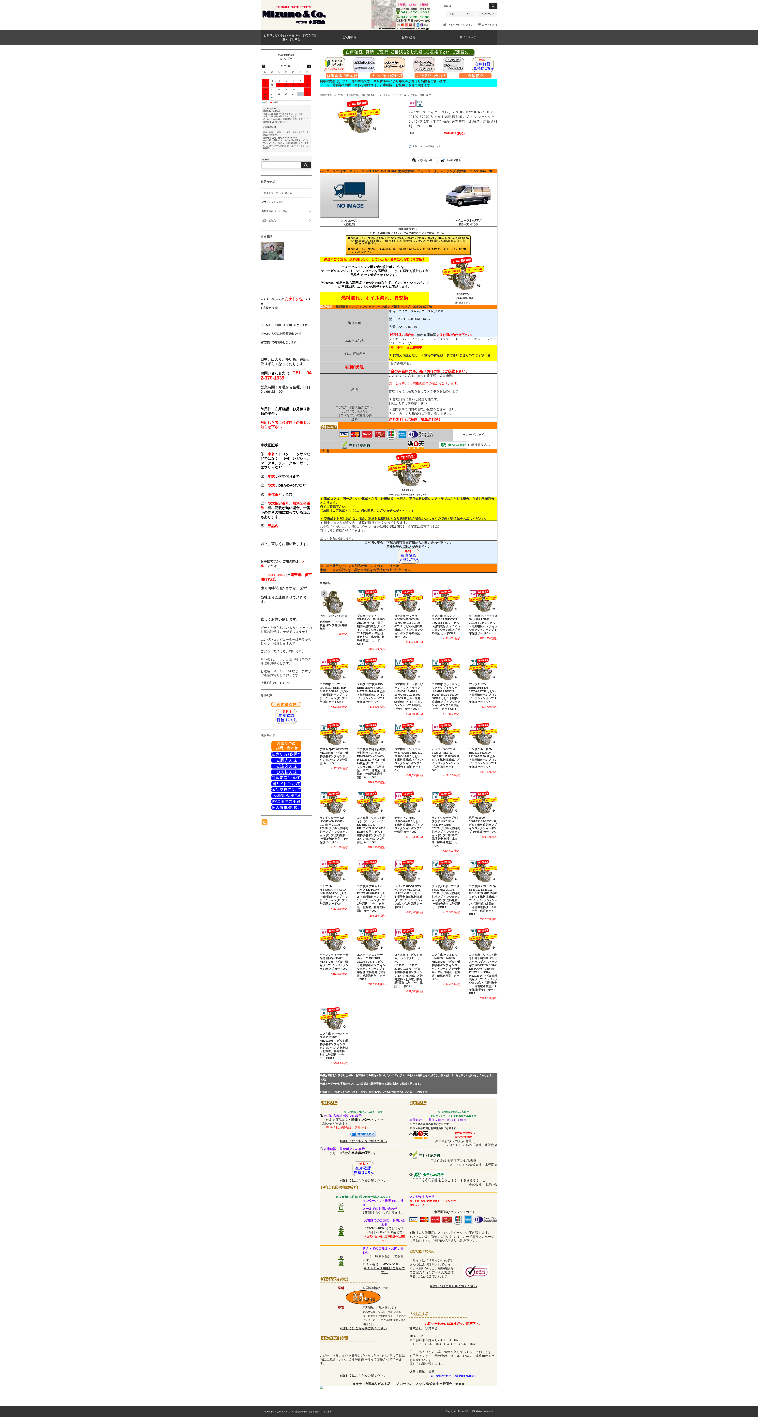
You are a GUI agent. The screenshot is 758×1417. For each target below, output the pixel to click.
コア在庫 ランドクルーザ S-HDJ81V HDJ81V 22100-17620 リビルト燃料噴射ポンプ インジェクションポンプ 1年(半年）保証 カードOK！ (408, 760)
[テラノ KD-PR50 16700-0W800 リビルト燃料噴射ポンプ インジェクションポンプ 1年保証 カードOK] (408, 802)
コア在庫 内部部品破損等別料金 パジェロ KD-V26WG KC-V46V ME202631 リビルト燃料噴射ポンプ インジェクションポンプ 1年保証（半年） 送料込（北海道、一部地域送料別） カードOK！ (371, 763)
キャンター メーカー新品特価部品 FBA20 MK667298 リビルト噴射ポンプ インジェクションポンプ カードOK (334, 961)
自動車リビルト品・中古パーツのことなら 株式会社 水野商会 (408, 1383)
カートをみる (489, 24)
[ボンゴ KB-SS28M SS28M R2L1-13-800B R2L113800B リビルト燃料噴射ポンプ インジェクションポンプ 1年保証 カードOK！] (446, 734)
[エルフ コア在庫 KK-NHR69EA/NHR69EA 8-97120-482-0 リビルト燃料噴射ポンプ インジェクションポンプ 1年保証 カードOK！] (371, 669)
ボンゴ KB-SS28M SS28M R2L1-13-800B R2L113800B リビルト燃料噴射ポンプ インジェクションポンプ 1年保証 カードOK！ (445, 760)
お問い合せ (409, 37)
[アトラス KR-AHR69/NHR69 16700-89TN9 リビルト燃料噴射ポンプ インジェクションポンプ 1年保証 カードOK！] (483, 669)
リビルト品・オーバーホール (392, 95)
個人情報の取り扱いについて (277, 1411)
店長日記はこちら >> (275, 683)
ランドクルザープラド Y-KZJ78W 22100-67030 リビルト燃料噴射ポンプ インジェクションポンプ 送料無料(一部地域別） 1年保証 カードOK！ (446, 897)
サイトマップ (468, 37)
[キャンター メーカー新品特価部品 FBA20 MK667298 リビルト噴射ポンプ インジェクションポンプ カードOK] (334, 939)
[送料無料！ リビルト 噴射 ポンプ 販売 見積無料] (334, 603)
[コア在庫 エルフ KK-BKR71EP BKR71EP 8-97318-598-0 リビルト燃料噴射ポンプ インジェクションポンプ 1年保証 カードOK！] (334, 669)
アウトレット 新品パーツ (275, 202)
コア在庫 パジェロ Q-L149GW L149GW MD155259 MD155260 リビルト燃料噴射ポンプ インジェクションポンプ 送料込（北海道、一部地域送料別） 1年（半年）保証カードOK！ (483, 900)
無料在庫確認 (426, 334)
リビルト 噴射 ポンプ (421, 95)
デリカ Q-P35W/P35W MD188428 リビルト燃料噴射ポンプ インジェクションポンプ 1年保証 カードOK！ (334, 756)
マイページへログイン (460, 24)
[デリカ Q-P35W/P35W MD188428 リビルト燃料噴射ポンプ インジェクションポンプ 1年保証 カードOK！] (334, 734)
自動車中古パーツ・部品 (275, 211)
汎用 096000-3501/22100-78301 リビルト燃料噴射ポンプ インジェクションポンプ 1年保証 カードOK (483, 824)
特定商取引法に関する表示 (307, 1411)
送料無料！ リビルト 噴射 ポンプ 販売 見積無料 (333, 625)
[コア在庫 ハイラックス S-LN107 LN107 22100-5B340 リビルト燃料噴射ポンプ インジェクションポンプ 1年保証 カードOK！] (483, 600)
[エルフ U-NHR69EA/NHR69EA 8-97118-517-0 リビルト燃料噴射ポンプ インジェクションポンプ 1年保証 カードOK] (334, 871)
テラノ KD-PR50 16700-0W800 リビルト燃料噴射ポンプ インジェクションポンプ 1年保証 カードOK (408, 824)
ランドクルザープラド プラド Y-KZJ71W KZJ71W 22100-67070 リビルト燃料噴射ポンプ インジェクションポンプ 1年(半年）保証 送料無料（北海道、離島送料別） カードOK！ (446, 831)
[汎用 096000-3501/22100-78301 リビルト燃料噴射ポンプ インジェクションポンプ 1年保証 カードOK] (483, 802)
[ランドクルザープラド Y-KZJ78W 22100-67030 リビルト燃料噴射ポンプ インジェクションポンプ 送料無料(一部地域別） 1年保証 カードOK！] (446, 871)
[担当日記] (272, 259)
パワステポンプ (487, 14)
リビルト (453, 14)
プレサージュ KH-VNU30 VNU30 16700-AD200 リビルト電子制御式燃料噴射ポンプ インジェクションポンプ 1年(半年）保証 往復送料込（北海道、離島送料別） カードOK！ (371, 630)
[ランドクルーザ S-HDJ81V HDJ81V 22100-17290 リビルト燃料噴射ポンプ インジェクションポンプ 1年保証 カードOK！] (483, 734)
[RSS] (264, 823)
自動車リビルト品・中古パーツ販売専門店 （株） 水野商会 (290, 37)
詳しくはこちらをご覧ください (364, 1141)
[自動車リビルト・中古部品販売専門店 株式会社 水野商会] (294, 24)
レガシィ (469, 14)
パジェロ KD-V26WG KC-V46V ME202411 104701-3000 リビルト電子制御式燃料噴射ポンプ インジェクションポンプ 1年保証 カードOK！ (408, 897)
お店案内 (328, 1411)
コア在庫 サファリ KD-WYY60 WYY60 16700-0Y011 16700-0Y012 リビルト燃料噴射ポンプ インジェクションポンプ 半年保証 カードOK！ (408, 626)
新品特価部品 (269, 220)
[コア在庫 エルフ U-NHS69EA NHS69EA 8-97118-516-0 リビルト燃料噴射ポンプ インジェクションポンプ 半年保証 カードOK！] (446, 600)
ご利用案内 (349, 37)
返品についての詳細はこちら (427, 146)
